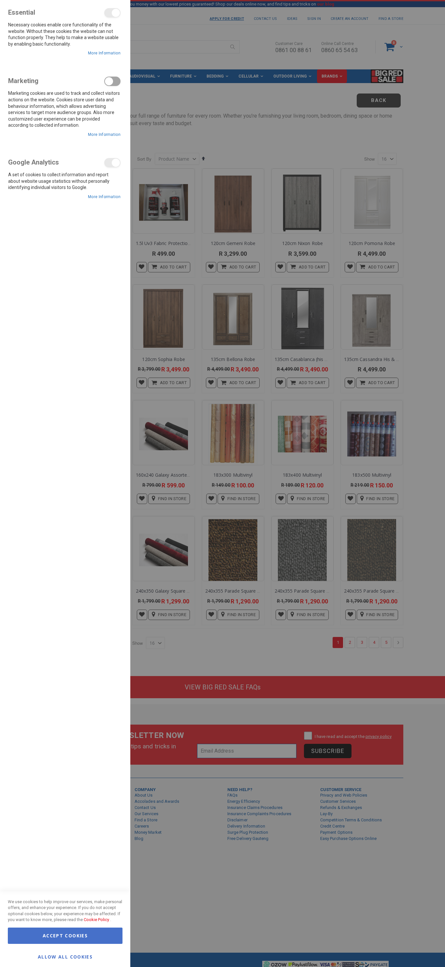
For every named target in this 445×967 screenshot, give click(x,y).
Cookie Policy (96, 919)
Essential (112, 13)
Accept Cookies (65, 935)
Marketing (112, 81)
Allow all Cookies (65, 956)
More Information (104, 53)
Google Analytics (112, 162)
